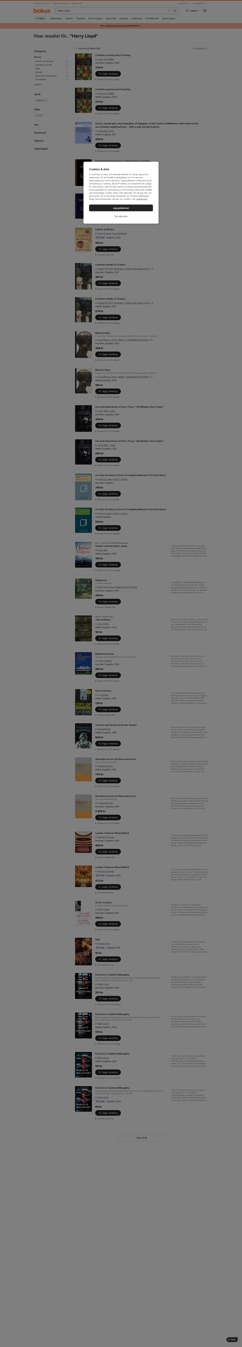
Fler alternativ (121, 216)
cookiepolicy (142, 199)
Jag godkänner (121, 208)
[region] (121, 193)
